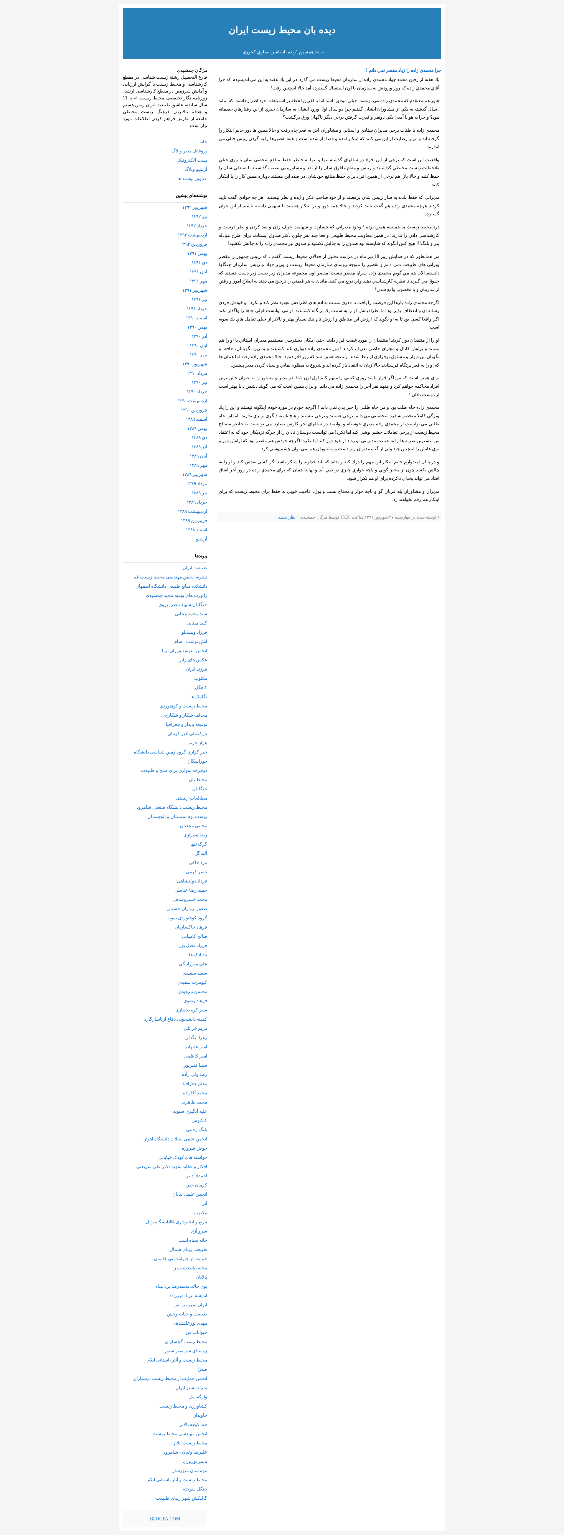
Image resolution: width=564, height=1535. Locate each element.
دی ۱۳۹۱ (199, 262)
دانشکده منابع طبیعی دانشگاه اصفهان (171, 586)
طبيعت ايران (195, 567)
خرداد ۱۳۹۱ (196, 308)
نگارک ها (198, 696)
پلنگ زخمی (196, 1129)
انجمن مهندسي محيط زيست (180, 1433)
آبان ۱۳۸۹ (198, 456)
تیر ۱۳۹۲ (199, 216)
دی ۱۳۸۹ (199, 437)
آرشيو (201, 539)
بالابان (201, 1277)
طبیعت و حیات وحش (187, 1314)
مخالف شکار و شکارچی (184, 715)
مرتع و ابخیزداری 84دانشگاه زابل (176, 1221)
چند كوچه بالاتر (193, 1424)
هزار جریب (196, 742)
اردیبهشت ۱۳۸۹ (192, 511)
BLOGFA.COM (165, 1519)
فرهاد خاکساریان (191, 927)
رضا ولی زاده (194, 1074)
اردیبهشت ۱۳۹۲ (192, 235)
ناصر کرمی (196, 871)
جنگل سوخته (195, 1489)
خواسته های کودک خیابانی (182, 1157)
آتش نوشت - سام (190, 641)
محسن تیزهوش (192, 991)
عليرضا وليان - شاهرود (185, 1452)
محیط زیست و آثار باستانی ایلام (177, 1360)
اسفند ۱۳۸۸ (196, 529)
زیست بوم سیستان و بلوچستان (177, 816)
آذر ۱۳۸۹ (199, 446)
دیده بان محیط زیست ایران (282, 30)
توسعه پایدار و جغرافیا (186, 724)
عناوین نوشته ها (192, 178)
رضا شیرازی (195, 835)
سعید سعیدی (195, 973)
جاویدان (200, 1415)
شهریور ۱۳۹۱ (194, 290)
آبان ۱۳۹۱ (198, 271)
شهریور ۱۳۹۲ (194, 207)
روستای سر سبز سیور (185, 1350)
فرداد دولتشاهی (192, 881)
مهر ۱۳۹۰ (198, 354)
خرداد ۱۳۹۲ (196, 225)
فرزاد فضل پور (193, 945)
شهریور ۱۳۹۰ (194, 364)
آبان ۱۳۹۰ (198, 345)
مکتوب (200, 678)
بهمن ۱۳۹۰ (197, 327)
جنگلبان (199, 788)
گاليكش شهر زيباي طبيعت (181, 1498)
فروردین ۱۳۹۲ (194, 244)
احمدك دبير (196, 1175)
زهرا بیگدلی (196, 1037)
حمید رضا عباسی (191, 890)
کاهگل (201, 687)
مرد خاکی (198, 862)
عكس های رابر (193, 660)
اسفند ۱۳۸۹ (196, 419)
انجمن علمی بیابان (189, 1194)
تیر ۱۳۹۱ (199, 299)
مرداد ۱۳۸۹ (197, 483)
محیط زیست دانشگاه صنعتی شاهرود (172, 807)
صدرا (202, 1369)
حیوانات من (196, 1332)
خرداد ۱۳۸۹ (196, 502)
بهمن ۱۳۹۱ (197, 253)
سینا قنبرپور (195, 1065)
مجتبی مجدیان (193, 825)
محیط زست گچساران (186, 1341)
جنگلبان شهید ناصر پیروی (182, 604)
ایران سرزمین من (190, 1304)
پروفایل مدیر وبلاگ (189, 151)
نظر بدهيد (286, 517)
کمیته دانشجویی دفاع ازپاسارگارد (175, 1019)
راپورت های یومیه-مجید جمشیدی (176, 595)
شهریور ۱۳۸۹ (194, 474)
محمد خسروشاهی (189, 899)
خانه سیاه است (192, 1240)
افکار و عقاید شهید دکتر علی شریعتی (171, 1166)
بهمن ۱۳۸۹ (197, 428)
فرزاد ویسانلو (194, 632)
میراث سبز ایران (191, 1387)
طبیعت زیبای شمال (188, 1249)
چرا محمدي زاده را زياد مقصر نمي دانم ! (403, 70)
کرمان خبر (197, 1185)
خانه (203, 141)
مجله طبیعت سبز (190, 1268)
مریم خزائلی (195, 1028)
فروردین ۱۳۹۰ (194, 410)
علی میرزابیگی (193, 964)
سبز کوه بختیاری (191, 1010)
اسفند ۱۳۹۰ (196, 318)
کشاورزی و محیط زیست (183, 1406)
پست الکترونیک (192, 160)
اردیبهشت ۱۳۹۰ (192, 400)
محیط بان (198, 779)
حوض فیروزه (194, 1148)
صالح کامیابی (194, 936)
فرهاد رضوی (195, 1000)
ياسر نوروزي (195, 1461)
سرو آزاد (199, 1231)
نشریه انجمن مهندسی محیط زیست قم (170, 577)
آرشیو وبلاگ (196, 169)
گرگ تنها (198, 844)
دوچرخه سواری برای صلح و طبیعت (174, 770)
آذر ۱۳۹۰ (199, 336)
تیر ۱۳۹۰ (199, 382)
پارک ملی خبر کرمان (187, 733)
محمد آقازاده (195, 1092)
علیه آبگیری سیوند (190, 1111)
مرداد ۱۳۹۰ (197, 373)
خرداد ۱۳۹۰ (196, 391)
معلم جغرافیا (195, 1083)
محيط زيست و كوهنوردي (183, 706)
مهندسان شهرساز (189, 1470)
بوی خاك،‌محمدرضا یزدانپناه (181, 1286)
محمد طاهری (194, 1102)
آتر (204, 1203)
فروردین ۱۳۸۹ (194, 520)
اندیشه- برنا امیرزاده (188, 1295)
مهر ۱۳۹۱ (198, 281)
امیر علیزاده (196, 1046)
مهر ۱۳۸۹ (198, 465)
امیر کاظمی (195, 1056)
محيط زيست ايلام (190, 1443)
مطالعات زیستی (191, 798)
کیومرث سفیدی (192, 982)
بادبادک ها (198, 954)
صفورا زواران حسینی (187, 908)
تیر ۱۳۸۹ (199, 493)
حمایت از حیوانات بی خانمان (180, 1258)
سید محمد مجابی (191, 613)
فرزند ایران (196, 669)
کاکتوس (199, 1120)
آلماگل (201, 853)
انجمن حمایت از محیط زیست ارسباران (170, 1378)
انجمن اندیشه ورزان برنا (184, 650)
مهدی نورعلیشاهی (189, 1323)
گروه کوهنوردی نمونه (187, 917)
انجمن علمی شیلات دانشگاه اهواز (175, 1139)
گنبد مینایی (196, 623)
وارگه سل (197, 1397)
